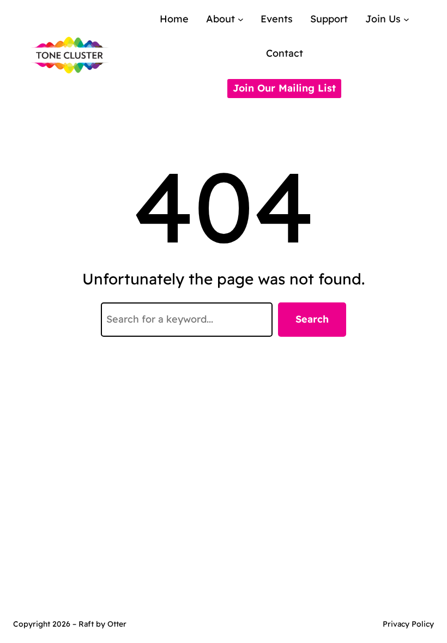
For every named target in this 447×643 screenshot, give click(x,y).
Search (312, 319)
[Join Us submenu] (406, 19)
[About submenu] (241, 19)
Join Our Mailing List (284, 88)
